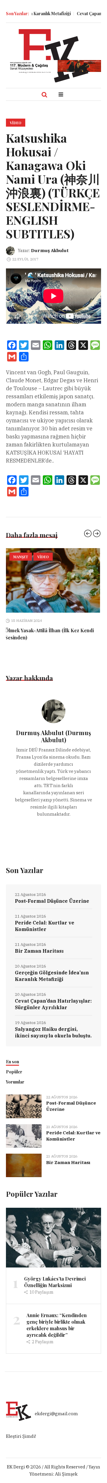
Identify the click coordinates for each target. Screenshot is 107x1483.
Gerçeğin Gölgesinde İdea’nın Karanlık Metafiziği (52, 969)
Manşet (21, 556)
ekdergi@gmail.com (56, 1407)
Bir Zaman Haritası (39, 944)
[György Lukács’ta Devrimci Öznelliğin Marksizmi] (53, 1230)
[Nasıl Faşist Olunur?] (53, 580)
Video (15, 122)
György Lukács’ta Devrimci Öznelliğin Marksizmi (55, 1274)
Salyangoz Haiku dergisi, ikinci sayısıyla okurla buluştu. (53, 1025)
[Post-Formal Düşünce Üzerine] (24, 1099)
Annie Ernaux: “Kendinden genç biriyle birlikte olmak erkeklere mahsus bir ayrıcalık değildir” (56, 1318)
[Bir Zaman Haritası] (24, 1157)
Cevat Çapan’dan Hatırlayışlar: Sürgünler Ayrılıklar (53, 997)
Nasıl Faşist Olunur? (29, 630)
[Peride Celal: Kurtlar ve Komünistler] (24, 1128)
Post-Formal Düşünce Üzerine (52, 894)
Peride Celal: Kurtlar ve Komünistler (44, 919)
